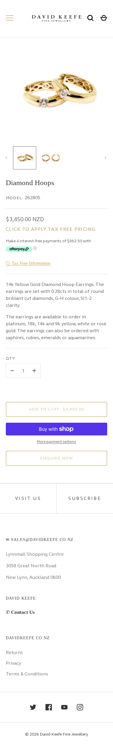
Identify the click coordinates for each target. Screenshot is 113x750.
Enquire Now (56, 458)
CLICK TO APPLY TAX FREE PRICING (51, 229)
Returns (14, 652)
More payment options (56, 441)
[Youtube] (64, 707)
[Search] (90, 18)
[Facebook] (48, 707)
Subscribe (84, 498)
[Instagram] (80, 707)
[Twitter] (33, 707)
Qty (10, 358)
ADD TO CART (56, 409)
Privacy (13, 663)
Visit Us (28, 498)
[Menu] (9, 18)
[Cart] (103, 18)
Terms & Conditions (27, 674)
